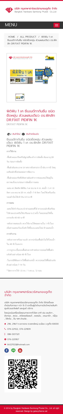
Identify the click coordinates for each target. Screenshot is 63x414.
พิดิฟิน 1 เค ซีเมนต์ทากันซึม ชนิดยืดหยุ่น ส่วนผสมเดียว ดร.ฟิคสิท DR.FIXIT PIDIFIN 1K (31, 115)
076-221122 (12, 329)
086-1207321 (13, 334)
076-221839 (24, 329)
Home (11, 37)
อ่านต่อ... (24, 318)
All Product (28, 37)
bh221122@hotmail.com (18, 344)
